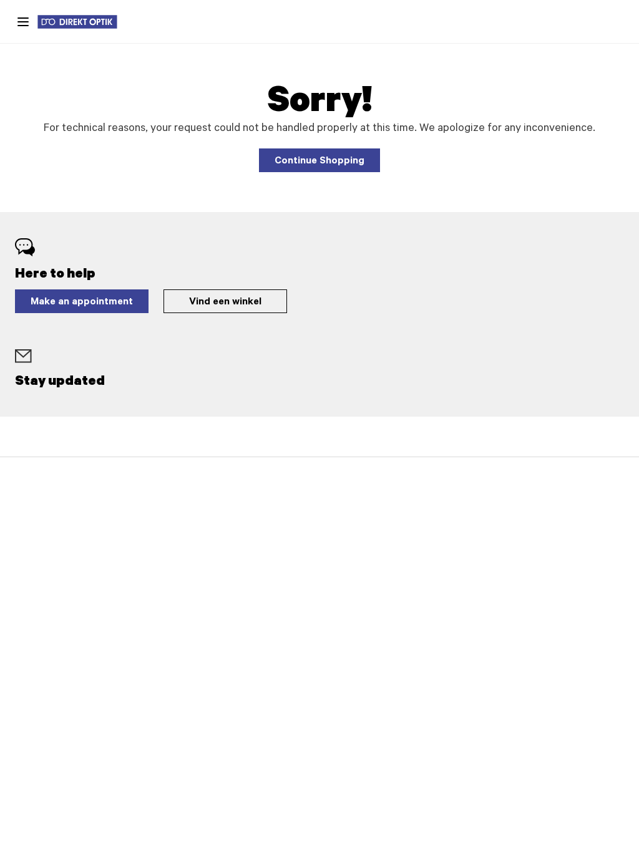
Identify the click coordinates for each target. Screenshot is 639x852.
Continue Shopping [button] (319, 161)
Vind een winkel (225, 302)
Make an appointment (82, 302)
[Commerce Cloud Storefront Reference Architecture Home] (84, 22)
